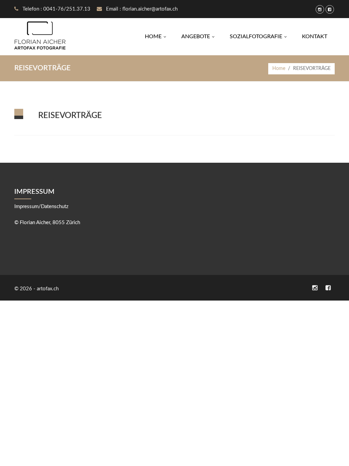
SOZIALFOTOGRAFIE (260, 36)
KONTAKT (314, 36)
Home (278, 68)
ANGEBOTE (199, 36)
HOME (157, 36)
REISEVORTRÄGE (70, 116)
